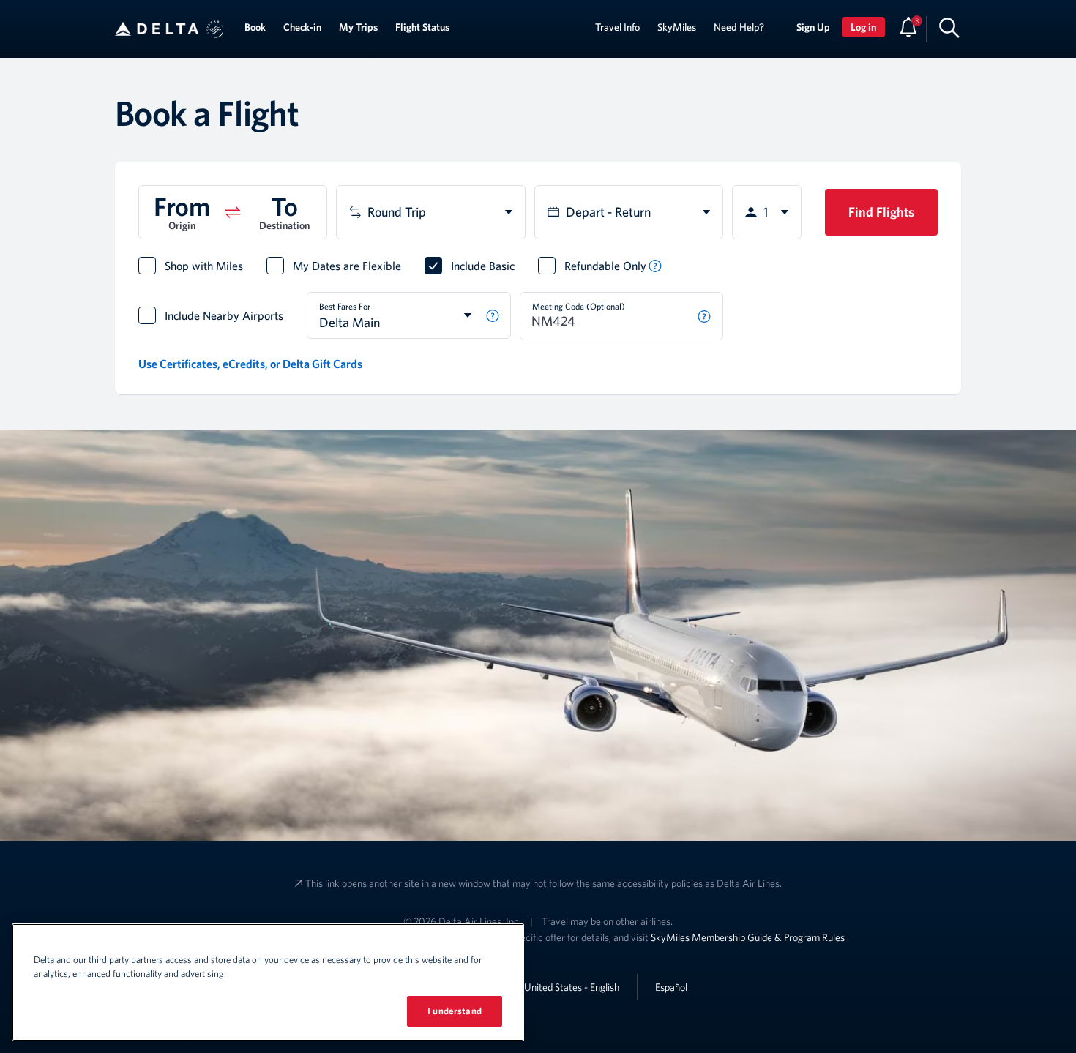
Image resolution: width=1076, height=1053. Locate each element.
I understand (454, 1010)
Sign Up (813, 27)
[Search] (949, 27)
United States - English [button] (571, 987)
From (181, 205)
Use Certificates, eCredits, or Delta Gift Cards (250, 363)
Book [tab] (255, 27)
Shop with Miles (204, 265)
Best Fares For (344, 306)
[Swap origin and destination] (233, 212)
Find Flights (881, 212)
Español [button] (671, 987)
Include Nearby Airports (224, 315)
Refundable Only (605, 265)
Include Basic (483, 265)
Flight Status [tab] (422, 27)
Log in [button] (863, 27)
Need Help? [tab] (739, 27)
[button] (215, 29)
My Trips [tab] (358, 27)
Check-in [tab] (302, 27)
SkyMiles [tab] (676, 27)
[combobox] (430, 212)
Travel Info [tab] (617, 27)
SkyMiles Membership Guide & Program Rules (748, 937)
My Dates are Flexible (347, 265)
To (284, 205)
